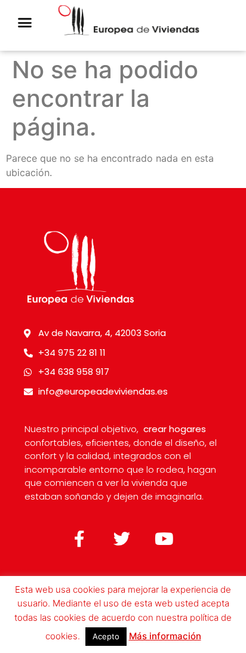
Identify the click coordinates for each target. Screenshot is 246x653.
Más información (165, 636)
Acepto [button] (106, 636)
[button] (24, 22)
